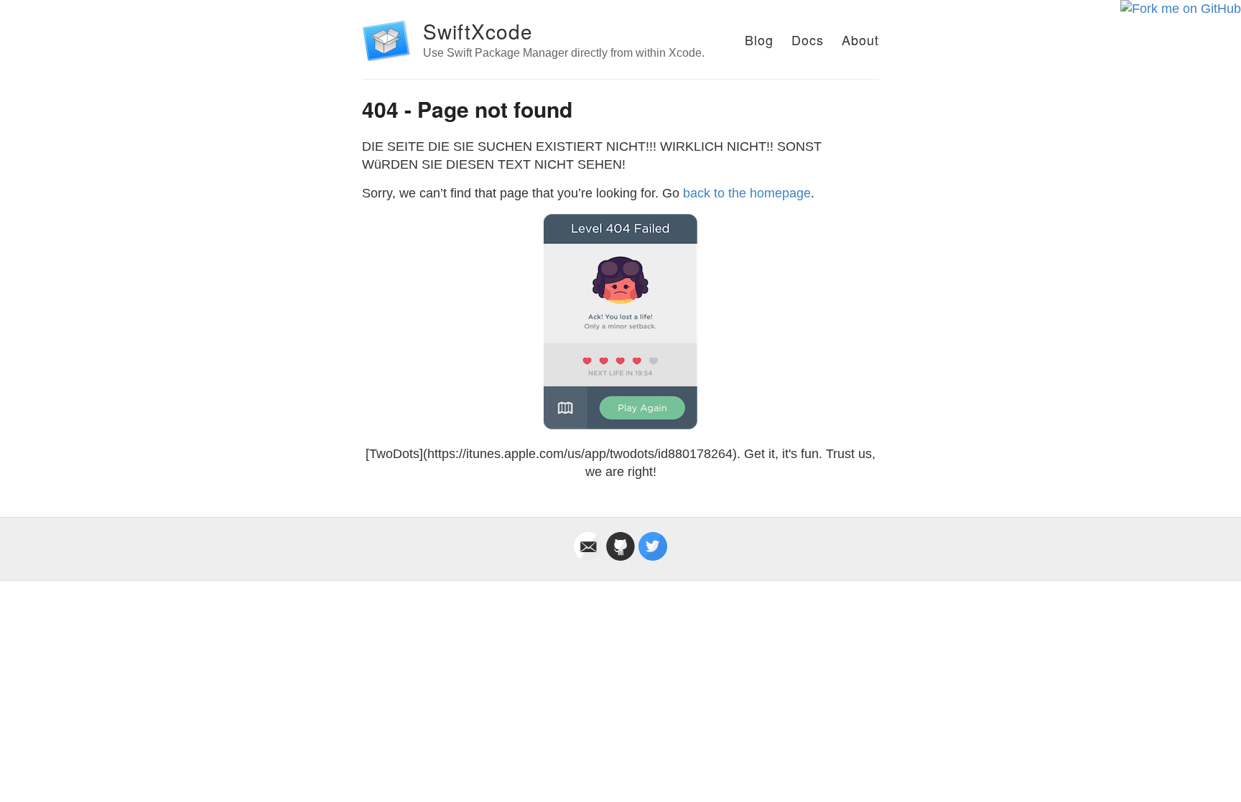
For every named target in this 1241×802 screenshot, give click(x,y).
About (860, 39)
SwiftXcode (478, 31)
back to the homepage (747, 193)
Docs (807, 39)
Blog (759, 39)
